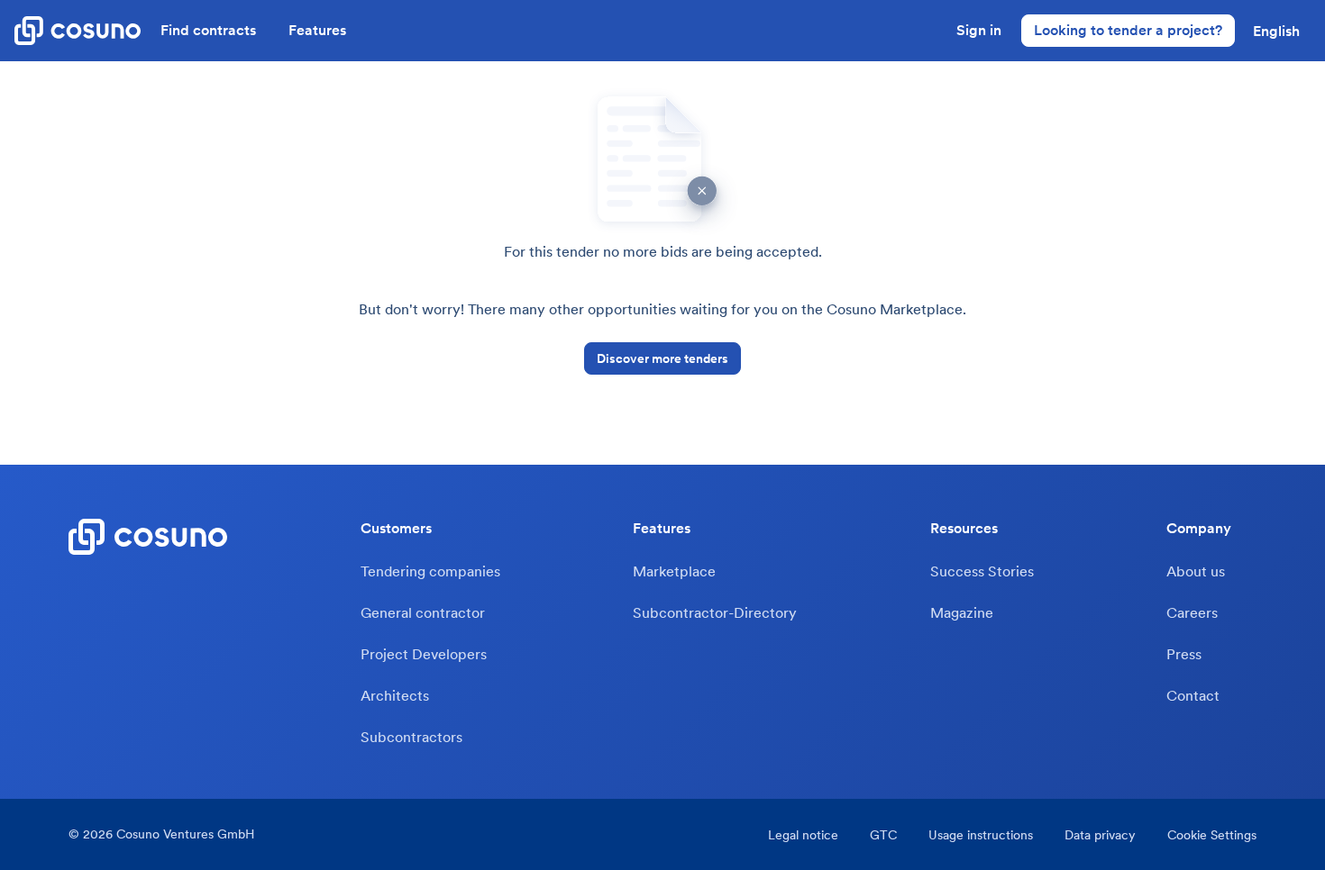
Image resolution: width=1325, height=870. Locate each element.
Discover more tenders (662, 358)
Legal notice (803, 835)
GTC (883, 835)
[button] (1276, 31)
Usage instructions (980, 835)
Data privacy (1100, 835)
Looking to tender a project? (1128, 30)
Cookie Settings (1211, 835)
